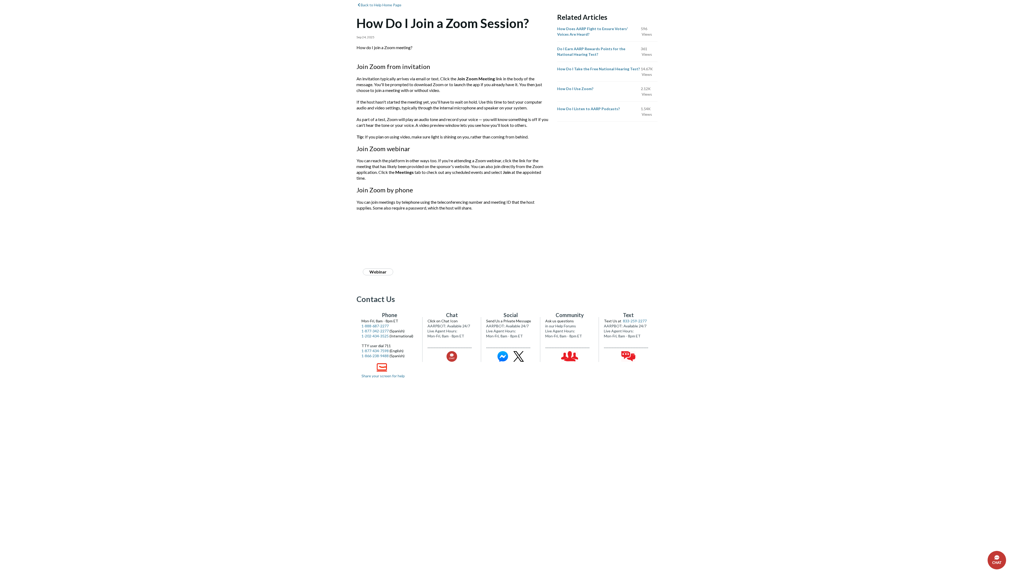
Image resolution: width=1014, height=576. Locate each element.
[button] (997, 560)
